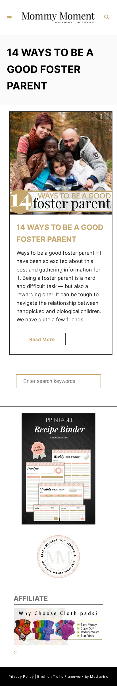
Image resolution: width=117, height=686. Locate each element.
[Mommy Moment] (58, 17)
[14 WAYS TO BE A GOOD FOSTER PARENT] (61, 163)
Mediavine (99, 676)
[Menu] (9, 17)
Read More (44, 340)
